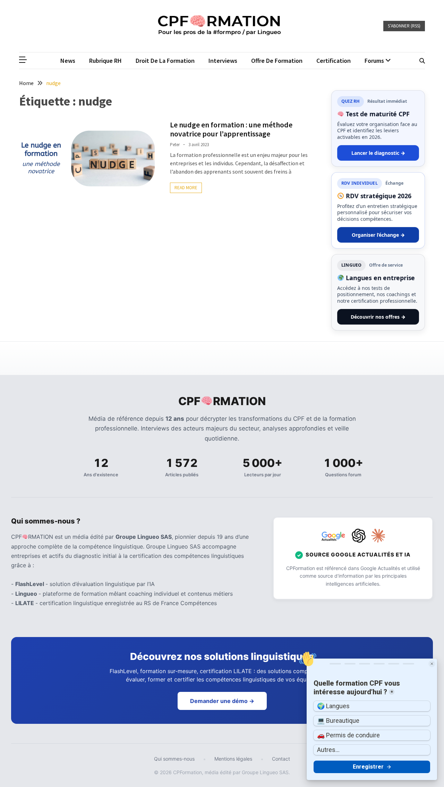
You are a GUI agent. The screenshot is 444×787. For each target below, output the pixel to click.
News (67, 61)
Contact (281, 759)
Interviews (222, 61)
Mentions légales (233, 759)
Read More (185, 188)
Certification (333, 61)
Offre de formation (276, 61)
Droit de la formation (165, 61)
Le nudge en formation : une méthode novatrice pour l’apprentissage (231, 129)
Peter (175, 145)
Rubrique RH (105, 61)
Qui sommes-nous (174, 759)
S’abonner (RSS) (404, 26)
